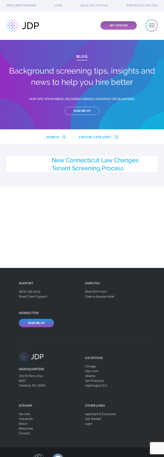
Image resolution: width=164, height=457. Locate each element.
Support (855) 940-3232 (142, 5)
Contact (24, 433)
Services (24, 414)
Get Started (119, 25)
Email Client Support (33, 296)
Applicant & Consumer (100, 414)
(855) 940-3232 (29, 291)
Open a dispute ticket (99, 296)
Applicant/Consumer (21, 5)
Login (58, 5)
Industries (26, 419)
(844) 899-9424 (96, 291)
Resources (26, 428)
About (23, 423)
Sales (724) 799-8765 (94, 5)
